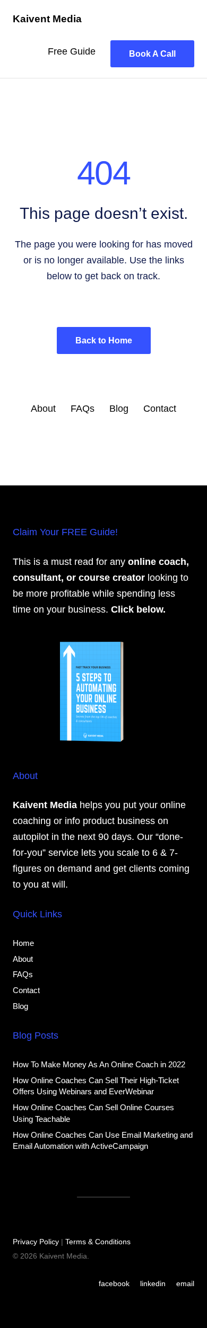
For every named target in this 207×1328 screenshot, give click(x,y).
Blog (118, 408)
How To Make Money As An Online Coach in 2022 (99, 1064)
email (185, 1283)
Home (23, 943)
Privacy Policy (36, 1241)
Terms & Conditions (98, 1241)
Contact (159, 408)
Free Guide (72, 51)
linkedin (153, 1283)
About (43, 408)
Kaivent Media (47, 18)
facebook (114, 1283)
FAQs (82, 408)
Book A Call (152, 53)
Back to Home (103, 340)
